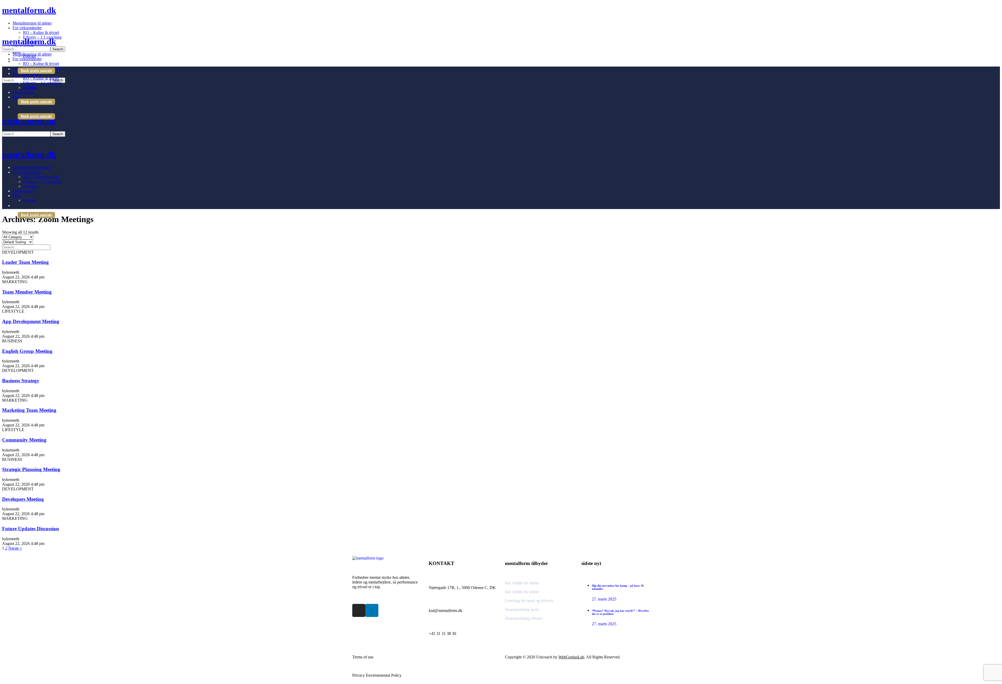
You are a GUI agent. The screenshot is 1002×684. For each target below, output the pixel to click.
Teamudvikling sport (522, 609)
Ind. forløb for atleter (522, 583)
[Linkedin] (371, 610)
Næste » (15, 548)
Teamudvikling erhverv (524, 618)
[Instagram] (358, 610)
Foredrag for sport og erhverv (529, 600)
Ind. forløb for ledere (522, 592)
